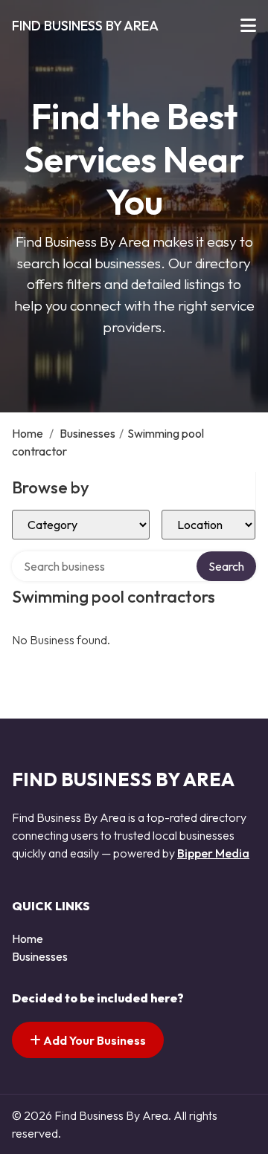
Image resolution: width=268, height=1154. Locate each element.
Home (27, 433)
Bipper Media (213, 853)
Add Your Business (93, 1040)
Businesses (87, 433)
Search (226, 566)
